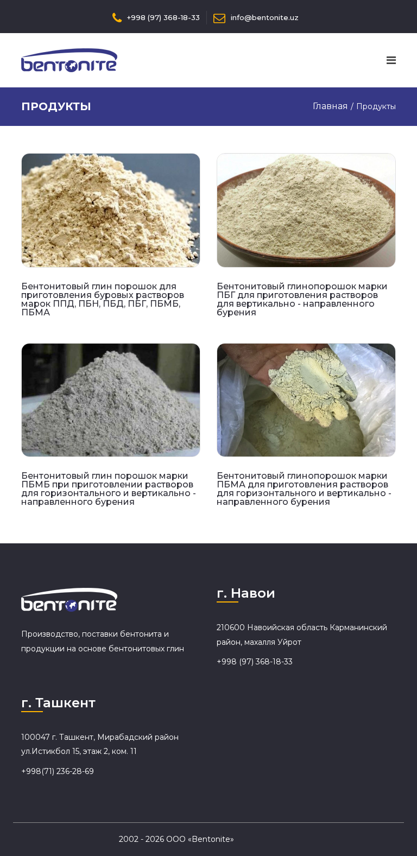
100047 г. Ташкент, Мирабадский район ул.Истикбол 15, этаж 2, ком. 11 (100, 744)
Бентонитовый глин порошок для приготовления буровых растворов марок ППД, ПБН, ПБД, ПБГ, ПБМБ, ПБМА (102, 299)
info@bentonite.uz (265, 17)
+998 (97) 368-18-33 (163, 17)
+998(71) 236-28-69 (57, 771)
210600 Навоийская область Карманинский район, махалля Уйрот (302, 635)
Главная (330, 106)
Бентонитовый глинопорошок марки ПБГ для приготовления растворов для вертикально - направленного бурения (302, 299)
